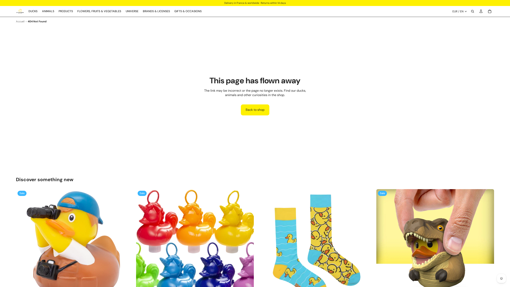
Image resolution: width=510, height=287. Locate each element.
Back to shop (255, 110)
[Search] (472, 11)
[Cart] (489, 11)
